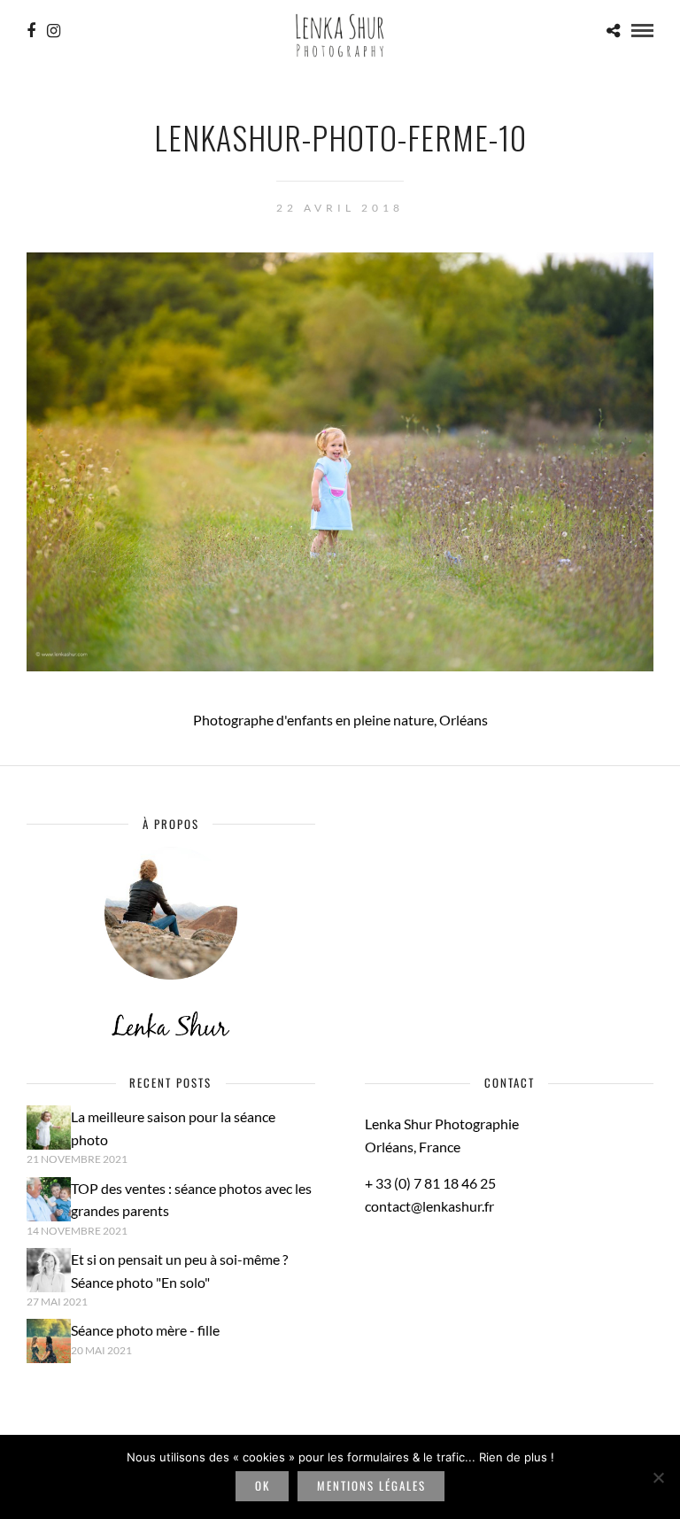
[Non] (658, 1477)
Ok (262, 1485)
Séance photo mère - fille (145, 1329)
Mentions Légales (371, 1485)
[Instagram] (53, 31)
